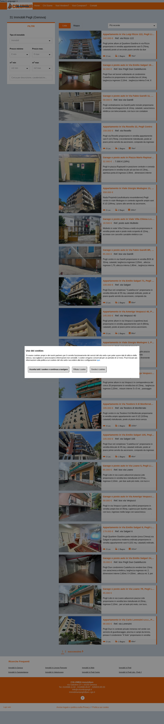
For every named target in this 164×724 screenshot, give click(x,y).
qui (98, 360)
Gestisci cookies (98, 369)
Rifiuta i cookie (79, 369)
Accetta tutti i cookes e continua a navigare (48, 369)
